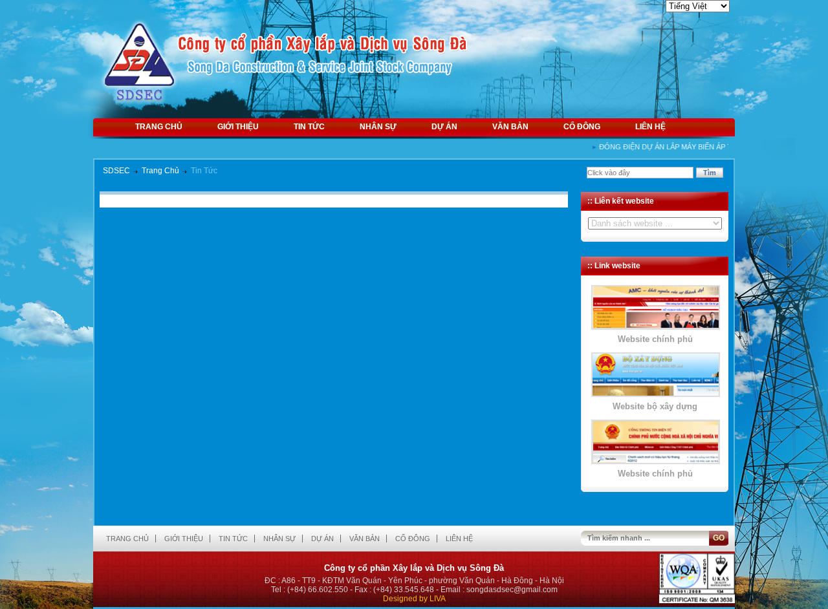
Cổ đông (581, 126)
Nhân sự (378, 126)
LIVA (438, 598)
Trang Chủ (160, 170)
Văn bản (510, 126)
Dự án (444, 126)
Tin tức (309, 126)
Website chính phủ (655, 339)
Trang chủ (158, 126)
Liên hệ (650, 126)
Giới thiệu (238, 126)
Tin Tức (204, 170)
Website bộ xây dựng (655, 406)
